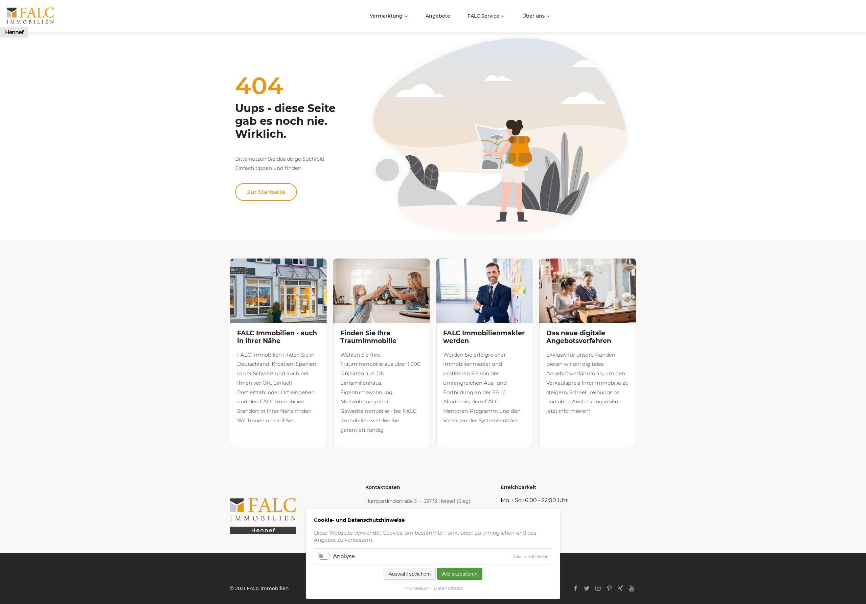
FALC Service (483, 16)
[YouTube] (632, 588)
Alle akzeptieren (459, 574)
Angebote (438, 16)
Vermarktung (386, 16)
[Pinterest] (609, 588)
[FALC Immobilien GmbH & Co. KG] (297, 516)
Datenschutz (448, 588)
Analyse (344, 556)
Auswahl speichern (410, 574)
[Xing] (620, 588)
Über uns (533, 16)
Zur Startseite (266, 192)
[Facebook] (575, 588)
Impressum (417, 588)
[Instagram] (598, 588)
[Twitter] (587, 588)
